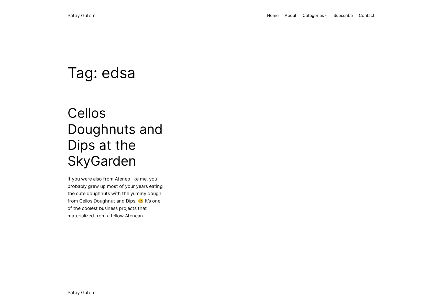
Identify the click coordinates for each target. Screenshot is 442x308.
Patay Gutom (82, 15)
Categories (313, 15)
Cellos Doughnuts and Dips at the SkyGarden (115, 137)
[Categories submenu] (326, 15)
